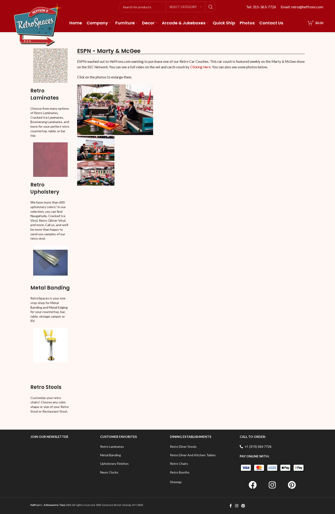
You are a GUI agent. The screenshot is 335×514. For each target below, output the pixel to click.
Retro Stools (45, 387)
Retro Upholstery (44, 188)
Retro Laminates (44, 94)
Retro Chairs (179, 463)
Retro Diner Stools (183, 446)
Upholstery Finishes (114, 463)
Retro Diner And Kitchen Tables (193, 455)
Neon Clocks (109, 472)
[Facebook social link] (230, 505)
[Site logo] (38, 24)
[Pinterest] (292, 485)
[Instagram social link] (236, 505)
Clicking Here (200, 67)
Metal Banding (50, 287)
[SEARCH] (210, 7)
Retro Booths (179, 472)
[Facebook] (253, 485)
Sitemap (176, 482)
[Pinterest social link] (243, 505)
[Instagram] (272, 485)
